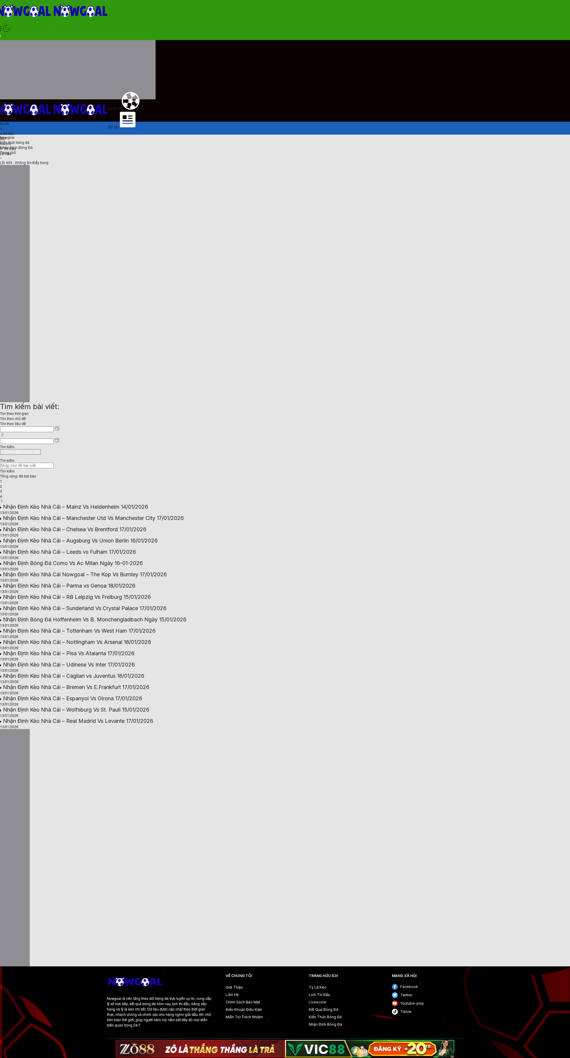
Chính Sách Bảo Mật (243, 1002)
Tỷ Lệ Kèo (318, 987)
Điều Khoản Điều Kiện (244, 1009)
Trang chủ (8, 152)
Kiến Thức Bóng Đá (325, 1017)
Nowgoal (7, 137)
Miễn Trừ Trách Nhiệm (244, 1017)
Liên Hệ (232, 994)
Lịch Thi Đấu (319, 994)
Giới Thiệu (234, 987)
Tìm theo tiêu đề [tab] (13, 423)
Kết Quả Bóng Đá (323, 1009)
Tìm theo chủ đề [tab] (13, 418)
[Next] (2, 501)
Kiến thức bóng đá (14, 142)
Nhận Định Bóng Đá (16, 147)
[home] (135, 989)
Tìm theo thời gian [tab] (14, 413)
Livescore (317, 1002)
